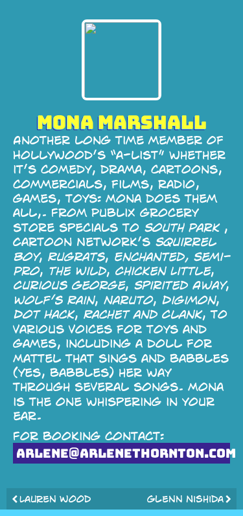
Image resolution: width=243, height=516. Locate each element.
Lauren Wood (55, 498)
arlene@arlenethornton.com (123, 453)
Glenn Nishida (185, 498)
